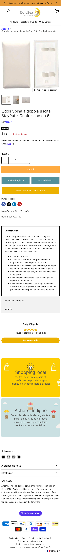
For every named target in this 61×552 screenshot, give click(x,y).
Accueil (5, 29)
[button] (30, 190)
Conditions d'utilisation (39, 538)
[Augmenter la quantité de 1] (26, 160)
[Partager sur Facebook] (3, 204)
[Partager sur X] (9, 204)
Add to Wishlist (45, 180)
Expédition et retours (14, 300)
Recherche (14, 538)
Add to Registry (15, 180)
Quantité (5, 154)
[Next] (57, 3)
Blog (24, 538)
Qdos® (8, 121)
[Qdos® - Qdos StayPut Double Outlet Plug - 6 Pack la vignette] (6, 99)
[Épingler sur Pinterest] (19, 204)
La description (12, 230)
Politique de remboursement (30, 541)
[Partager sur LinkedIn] (14, 204)
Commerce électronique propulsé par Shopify (30, 547)
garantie (8, 309)
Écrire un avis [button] (30, 340)
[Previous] (4, 3)
